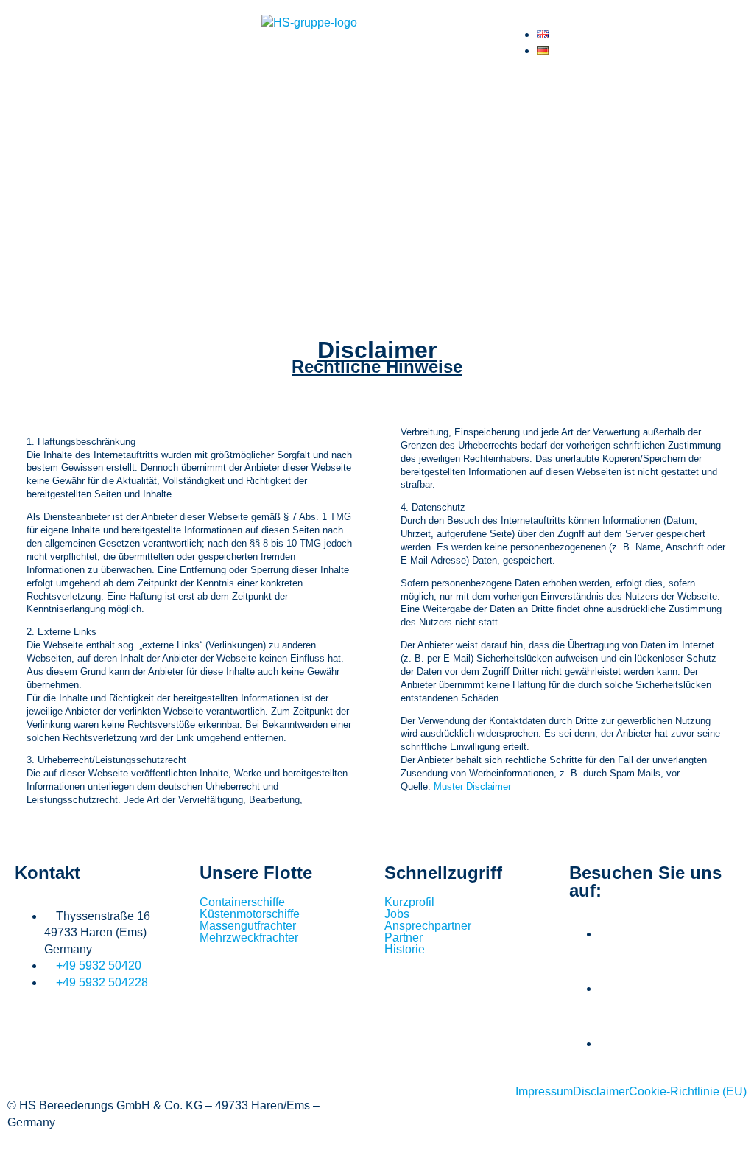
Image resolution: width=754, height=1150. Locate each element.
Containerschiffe (242, 902)
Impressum (544, 1092)
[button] (377, 92)
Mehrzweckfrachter (249, 938)
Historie (404, 950)
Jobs (396, 914)
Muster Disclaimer (472, 786)
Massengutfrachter (248, 926)
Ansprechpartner (427, 926)
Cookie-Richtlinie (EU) (688, 1092)
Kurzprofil (409, 902)
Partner (403, 938)
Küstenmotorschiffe (250, 914)
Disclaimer (601, 1092)
